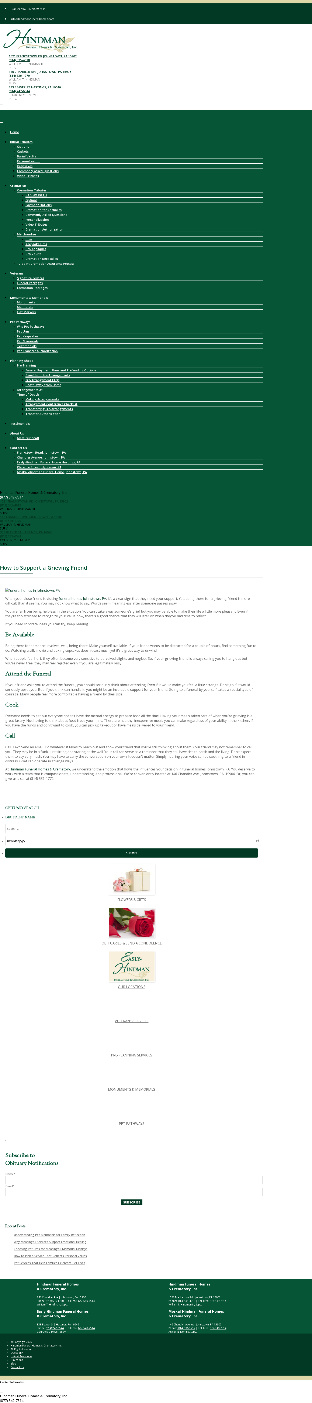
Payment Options (38, 205)
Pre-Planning (26, 365)
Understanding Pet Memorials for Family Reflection (49, 1235)
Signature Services (30, 278)
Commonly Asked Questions (38, 171)
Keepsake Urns (36, 244)
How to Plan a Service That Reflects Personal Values (50, 1256)
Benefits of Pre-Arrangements (47, 375)
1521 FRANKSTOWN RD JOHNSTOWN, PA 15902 (43, 56)
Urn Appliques (35, 249)
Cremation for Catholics (43, 210)
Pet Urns (23, 331)
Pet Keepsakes (27, 336)
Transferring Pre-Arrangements (49, 409)
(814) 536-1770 (19, 76)
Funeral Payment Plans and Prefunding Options (60, 370)
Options (23, 146)
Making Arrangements (42, 399)
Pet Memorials (27, 341)
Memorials (25, 307)
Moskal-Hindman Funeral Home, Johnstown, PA (52, 472)
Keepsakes (24, 166)
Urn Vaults (33, 254)
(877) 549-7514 (36, 9)
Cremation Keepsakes (41, 259)
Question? (17, 1353)
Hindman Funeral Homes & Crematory (40, 769)
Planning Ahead (21, 361)
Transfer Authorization (42, 414)
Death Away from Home (43, 385)
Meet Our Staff (28, 438)
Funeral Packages (30, 283)
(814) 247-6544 (19, 91)
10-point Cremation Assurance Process (45, 264)
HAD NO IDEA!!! (36, 195)
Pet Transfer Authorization (37, 351)
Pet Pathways (20, 322)
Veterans (17, 273)
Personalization (28, 161)
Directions (17, 1360)
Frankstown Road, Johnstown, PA (41, 452)
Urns (28, 239)
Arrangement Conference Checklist (51, 404)
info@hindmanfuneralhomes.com (32, 19)
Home (14, 132)
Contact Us (18, 448)
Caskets (23, 151)
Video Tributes (28, 176)
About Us (17, 433)
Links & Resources (21, 1356)
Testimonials (27, 346)
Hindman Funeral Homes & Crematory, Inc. (36, 1345)
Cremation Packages (32, 288)
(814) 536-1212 (186, 1328)
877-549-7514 (86, 1301)
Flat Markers (26, 312)
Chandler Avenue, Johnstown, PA (41, 457)
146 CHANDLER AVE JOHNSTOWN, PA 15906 (40, 72)
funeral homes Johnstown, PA (82, 598)
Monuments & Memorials (29, 298)
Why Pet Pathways (30, 326)
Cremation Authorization (44, 229)
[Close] (1, 122)
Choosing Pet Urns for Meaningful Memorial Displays (50, 1249)
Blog (13, 1363)
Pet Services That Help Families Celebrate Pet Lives (49, 1263)
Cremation (18, 186)
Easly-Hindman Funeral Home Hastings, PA (48, 462)
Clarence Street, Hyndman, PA (39, 467)
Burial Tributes (21, 142)
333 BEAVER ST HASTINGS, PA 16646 (35, 87)
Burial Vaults (26, 156)
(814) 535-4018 (19, 60)
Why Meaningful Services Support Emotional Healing (50, 1242)
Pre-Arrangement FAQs (42, 380)
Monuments (26, 302)
